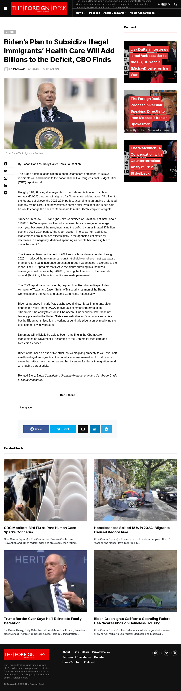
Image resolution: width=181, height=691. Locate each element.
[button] (6, 8)
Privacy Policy (101, 651)
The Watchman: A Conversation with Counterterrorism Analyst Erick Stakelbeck (146, 161)
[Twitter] (167, 652)
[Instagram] (174, 652)
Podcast (89, 662)
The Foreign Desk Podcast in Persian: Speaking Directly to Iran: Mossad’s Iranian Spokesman (149, 111)
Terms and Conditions (76, 657)
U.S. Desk (10, 32)
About (66, 651)
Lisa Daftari (81, 651)
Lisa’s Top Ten (71, 662)
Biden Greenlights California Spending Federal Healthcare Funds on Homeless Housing (132, 621)
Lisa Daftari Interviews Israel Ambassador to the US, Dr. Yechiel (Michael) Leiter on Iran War (150, 62)
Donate (99, 657)
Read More (67, 395)
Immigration (26, 407)
